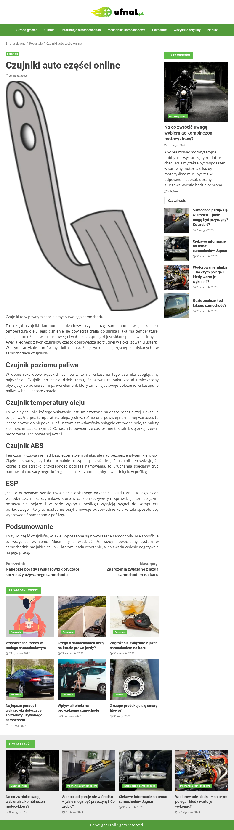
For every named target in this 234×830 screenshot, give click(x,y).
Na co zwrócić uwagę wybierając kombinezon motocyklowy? (196, 92)
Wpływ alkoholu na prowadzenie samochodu (82, 679)
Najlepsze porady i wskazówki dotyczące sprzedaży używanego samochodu (42, 569)
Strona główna (26, 30)
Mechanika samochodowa (126, 30)
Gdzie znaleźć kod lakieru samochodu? (176, 305)
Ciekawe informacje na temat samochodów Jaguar (176, 248)
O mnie (49, 30)
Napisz (212, 30)
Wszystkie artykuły (187, 30)
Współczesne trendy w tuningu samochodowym (30, 616)
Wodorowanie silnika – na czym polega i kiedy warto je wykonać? (176, 277)
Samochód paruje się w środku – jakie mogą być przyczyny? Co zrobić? (176, 220)
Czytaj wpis (177, 200)
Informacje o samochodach (81, 30)
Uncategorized (177, 116)
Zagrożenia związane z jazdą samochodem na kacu (133, 569)
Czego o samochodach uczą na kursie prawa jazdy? (82, 616)
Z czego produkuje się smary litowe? (134, 679)
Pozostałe (159, 30)
